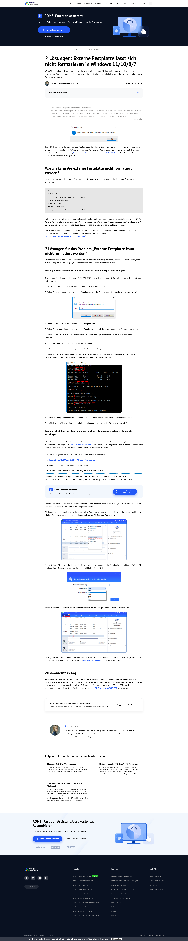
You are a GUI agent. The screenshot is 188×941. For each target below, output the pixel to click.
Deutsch (31, 887)
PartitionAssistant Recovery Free (83, 898)
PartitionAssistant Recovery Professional (85, 902)
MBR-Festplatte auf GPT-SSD (105, 688)
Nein (133, 704)
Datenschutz (143, 935)
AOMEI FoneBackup (156, 889)
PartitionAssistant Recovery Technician (85, 907)
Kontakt (113, 911)
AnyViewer (153, 885)
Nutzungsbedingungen (156, 935)
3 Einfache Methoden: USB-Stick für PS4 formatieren (118, 764)
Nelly (55, 83)
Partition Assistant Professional (82, 881)
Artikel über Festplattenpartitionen (122, 889)
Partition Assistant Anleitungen (121, 876)
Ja (120, 704)
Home (46, 50)
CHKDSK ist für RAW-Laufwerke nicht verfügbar (65, 236)
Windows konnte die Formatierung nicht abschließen (95, 153)
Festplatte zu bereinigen (93, 660)
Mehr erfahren (104, 939)
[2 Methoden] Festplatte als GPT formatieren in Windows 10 (64, 784)
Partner (113, 907)
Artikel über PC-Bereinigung (120, 898)
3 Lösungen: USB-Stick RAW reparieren (61, 764)
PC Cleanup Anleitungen (119, 885)
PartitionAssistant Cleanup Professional (85, 916)
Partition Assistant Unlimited (82, 889)
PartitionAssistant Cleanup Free (82, 911)
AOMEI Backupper (156, 876)
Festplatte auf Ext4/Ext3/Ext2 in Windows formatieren (72, 460)
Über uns (114, 916)
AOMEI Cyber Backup (157, 881)
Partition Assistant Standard (81, 876)
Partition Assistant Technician (82, 894)
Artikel (51, 50)
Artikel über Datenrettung (119, 894)
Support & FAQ (116, 902)
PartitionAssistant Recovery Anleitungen (124, 881)
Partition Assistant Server (80, 885)
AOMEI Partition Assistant (80, 444)
